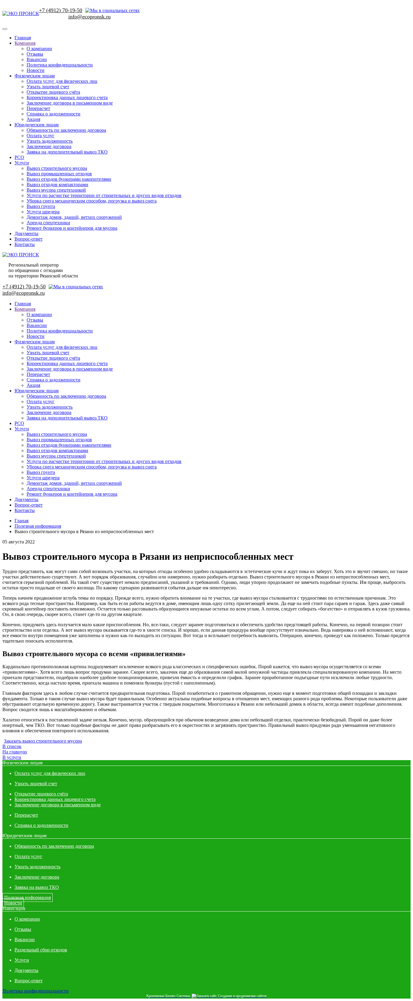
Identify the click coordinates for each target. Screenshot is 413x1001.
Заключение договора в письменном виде (70, 102)
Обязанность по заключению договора (66, 130)
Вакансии (37, 59)
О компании (39, 48)
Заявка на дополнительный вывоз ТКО (67, 151)
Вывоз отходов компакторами (57, 184)
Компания (25, 43)
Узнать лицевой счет (48, 86)
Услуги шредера (43, 211)
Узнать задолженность (50, 141)
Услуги (22, 162)
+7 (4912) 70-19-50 (60, 10)
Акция (33, 119)
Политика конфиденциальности (60, 64)
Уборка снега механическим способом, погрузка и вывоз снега (92, 200)
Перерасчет (38, 108)
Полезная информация (27, 897)
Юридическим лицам (37, 124)
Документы (26, 233)
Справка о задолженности (53, 113)
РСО (19, 157)
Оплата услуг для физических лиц (62, 81)
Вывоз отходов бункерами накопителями (69, 179)
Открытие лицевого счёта (53, 92)
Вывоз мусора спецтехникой (56, 190)
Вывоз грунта (41, 206)
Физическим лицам (35, 75)
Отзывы (35, 54)
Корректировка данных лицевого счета (67, 97)
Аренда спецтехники (48, 222)
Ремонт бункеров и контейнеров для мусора (72, 228)
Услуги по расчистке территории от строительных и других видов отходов (104, 195)
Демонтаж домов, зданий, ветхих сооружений (74, 217)
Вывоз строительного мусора (57, 168)
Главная (23, 37)
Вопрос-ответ (29, 238)
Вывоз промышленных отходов (59, 173)
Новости (35, 70)
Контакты (25, 244)
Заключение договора (49, 146)
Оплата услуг (40, 135)
